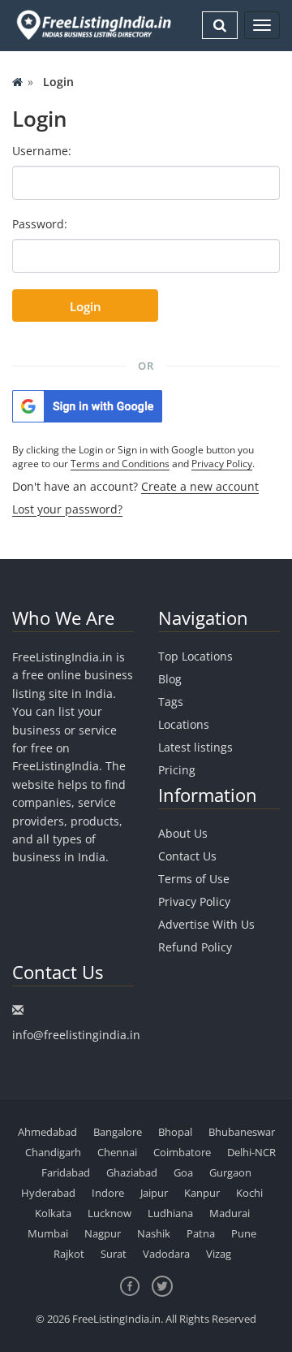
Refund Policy (195, 947)
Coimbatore (182, 1152)
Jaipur (154, 1192)
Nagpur (102, 1233)
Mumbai (48, 1233)
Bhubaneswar (241, 1131)
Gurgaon (230, 1172)
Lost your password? (67, 509)
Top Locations (195, 656)
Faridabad (65, 1172)
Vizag (218, 1253)
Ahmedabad (47, 1131)
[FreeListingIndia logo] (95, 25)
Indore (108, 1192)
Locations (183, 724)
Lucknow (109, 1213)
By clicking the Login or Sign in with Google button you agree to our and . (133, 456)
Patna (201, 1233)
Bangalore (117, 1131)
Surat (114, 1253)
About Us (183, 833)
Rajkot (69, 1253)
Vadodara (166, 1253)
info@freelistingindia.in (76, 1034)
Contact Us (187, 856)
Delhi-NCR (251, 1152)
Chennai (117, 1152)
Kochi (249, 1192)
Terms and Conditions (120, 463)
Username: (41, 150)
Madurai (229, 1213)
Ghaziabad (131, 1172)
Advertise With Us (206, 924)
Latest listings (195, 747)
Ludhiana (170, 1213)
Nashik (153, 1233)
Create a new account (200, 486)
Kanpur (202, 1192)
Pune (243, 1233)
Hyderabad (48, 1192)
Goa (183, 1172)
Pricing (176, 770)
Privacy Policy (221, 463)
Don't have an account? (135, 486)
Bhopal (175, 1131)
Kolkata (53, 1213)
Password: (39, 224)
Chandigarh (53, 1152)
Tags (170, 701)
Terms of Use (194, 878)
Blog (170, 679)
